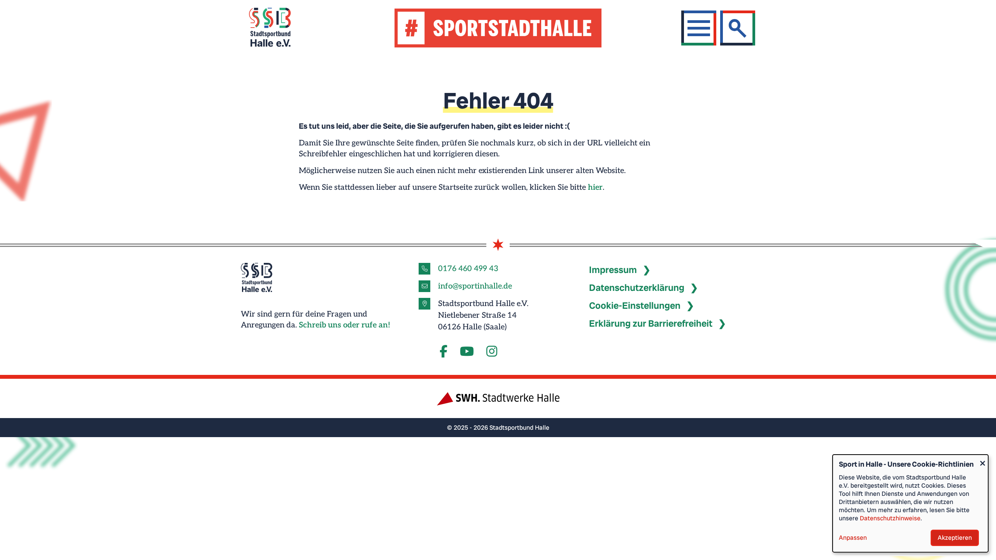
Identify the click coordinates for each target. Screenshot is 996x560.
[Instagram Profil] (491, 352)
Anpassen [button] (853, 538)
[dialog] (910, 503)
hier (595, 187)
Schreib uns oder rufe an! (344, 325)
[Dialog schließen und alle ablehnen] (982, 459)
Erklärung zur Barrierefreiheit (650, 323)
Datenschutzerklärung (636, 288)
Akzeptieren (955, 538)
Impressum (613, 270)
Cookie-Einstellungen (634, 305)
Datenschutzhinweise (890, 518)
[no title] (467, 352)
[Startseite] (279, 28)
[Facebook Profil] (443, 352)
